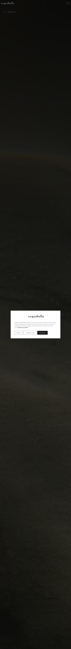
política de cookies (23, 327)
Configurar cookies (30, 332)
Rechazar (19, 332)
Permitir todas (42, 332)
